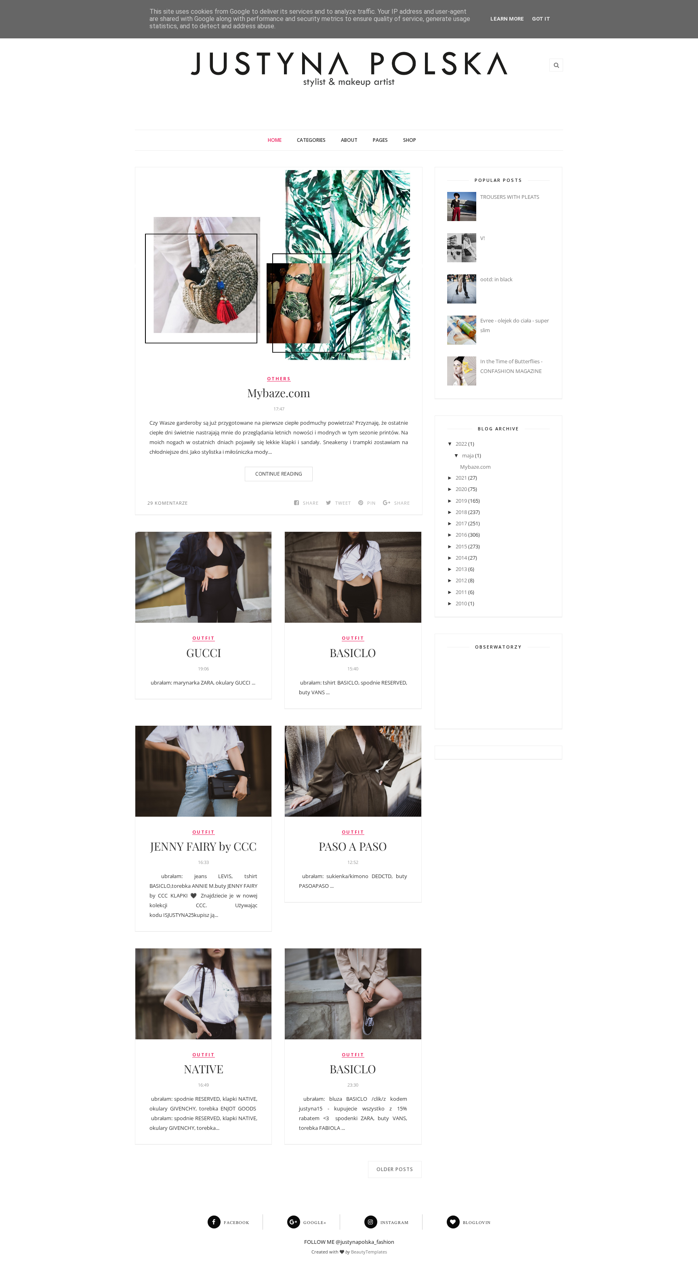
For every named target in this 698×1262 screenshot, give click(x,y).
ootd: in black (496, 279)
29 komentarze (167, 503)
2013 (461, 569)
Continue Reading (278, 473)
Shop (409, 140)
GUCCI (203, 652)
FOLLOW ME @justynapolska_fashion (349, 1241)
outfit (203, 638)
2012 (461, 580)
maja (468, 455)
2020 (461, 489)
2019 (461, 500)
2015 (461, 546)
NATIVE (203, 1068)
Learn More (507, 19)
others (279, 378)
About (349, 140)
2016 (461, 534)
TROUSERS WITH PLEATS (509, 196)
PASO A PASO (353, 846)
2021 (461, 477)
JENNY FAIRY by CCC (203, 846)
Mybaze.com (278, 392)
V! (482, 238)
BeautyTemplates (369, 1252)
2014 (461, 557)
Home (275, 140)
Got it (541, 19)
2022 (461, 443)
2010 (461, 603)
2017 (461, 523)
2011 (461, 592)
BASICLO (353, 652)
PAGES (380, 140)
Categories (311, 140)
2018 (461, 512)
